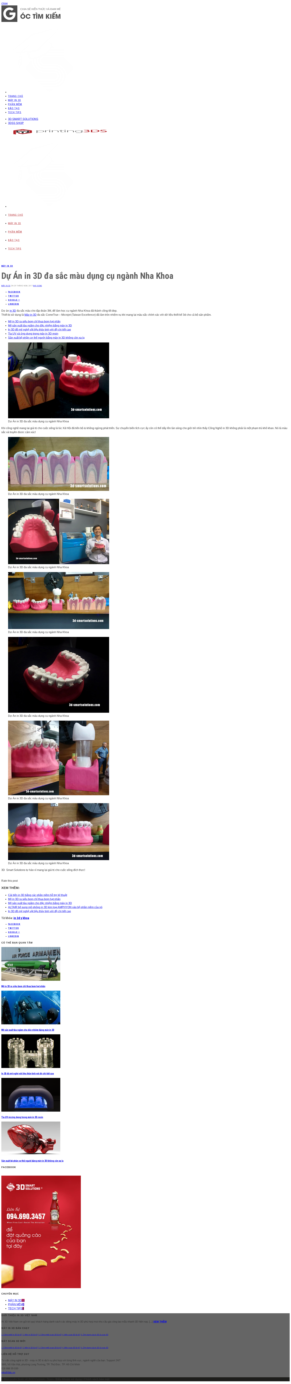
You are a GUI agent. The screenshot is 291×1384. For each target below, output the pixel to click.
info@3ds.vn (8, 1372)
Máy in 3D (30, 314)
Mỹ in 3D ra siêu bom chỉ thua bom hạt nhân (34, 321)
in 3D (13, 310)
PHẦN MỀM (15, 104)
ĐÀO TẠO (14, 108)
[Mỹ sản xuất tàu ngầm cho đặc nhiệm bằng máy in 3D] (30, 1023)
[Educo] (30, 21)
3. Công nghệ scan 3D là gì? (50, 1335)
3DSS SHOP (16, 123)
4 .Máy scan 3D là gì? (71, 1335)
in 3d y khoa (21, 918)
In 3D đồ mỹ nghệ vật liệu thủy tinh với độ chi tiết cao (39, 329)
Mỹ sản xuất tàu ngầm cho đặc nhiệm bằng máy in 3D (40, 325)
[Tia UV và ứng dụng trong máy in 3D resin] (30, 1110)
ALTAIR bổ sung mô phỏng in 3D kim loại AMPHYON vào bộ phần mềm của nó (55, 907)
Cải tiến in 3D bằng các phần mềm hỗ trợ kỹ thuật (37, 895)
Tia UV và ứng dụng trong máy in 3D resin (33, 333)
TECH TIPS (14, 112)
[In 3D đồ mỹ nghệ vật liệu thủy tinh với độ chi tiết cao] (30, 1067)
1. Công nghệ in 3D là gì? (11, 1335)
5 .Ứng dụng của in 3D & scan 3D (94, 1335)
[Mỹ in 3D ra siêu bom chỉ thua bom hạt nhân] (30, 979)
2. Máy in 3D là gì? (30, 1335)
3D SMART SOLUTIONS (23, 119)
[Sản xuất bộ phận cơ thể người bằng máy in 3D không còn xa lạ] (30, 1154)
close (4, 3)
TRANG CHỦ (15, 96)
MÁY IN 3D (14, 100)
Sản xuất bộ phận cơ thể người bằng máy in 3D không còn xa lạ (46, 337)
